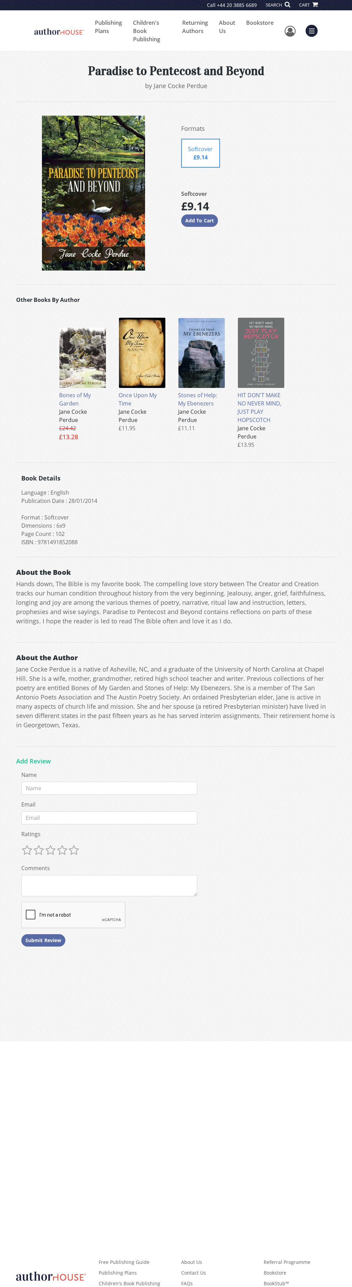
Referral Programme (287, 1262)
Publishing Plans (108, 27)
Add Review (33, 761)
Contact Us (193, 1272)
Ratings (31, 834)
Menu (314, 30)
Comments (35, 868)
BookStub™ (276, 1283)
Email (28, 804)
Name (29, 775)
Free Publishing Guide (124, 1262)
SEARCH (274, 5)
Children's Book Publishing (146, 31)
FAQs (187, 1283)
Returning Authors (195, 27)
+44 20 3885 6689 (237, 5)
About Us (227, 27)
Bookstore (260, 23)
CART (305, 5)
